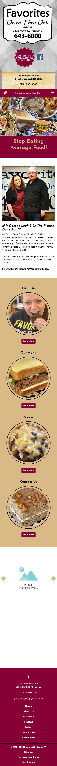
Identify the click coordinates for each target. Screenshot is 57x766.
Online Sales (28, 732)
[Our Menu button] (28, 378)
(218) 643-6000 (28, 84)
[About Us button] (28, 313)
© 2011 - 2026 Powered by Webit (28, 747)
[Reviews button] (28, 442)
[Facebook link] (28, 677)
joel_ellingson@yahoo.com (28, 698)
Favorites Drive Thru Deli (28, 93)
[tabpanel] (28, 579)
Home (28, 706)
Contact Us (28, 737)
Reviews (28, 721)
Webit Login (28, 762)
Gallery (28, 727)
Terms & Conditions (28, 757)
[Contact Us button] (28, 507)
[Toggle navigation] (52, 93)
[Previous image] (3, 578)
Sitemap (28, 752)
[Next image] (53, 578)
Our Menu (28, 716)
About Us (28, 711)
